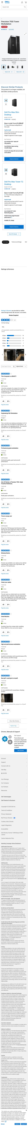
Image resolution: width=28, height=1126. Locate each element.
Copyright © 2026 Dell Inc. (8, 806)
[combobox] (14, 7)
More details (9, 904)
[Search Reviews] (13, 366)
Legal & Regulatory (6, 825)
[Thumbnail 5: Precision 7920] (22, 67)
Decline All (17, 1124)
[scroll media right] (25, 355)
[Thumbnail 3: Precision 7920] (13, 67)
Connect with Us (5, 766)
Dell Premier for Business (8, 800)
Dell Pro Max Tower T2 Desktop (13, 183)
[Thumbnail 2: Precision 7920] (8, 67)
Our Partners (4, 787)
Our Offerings (5, 779)
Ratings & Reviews (6, 310)
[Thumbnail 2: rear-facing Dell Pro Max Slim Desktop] (6, 104)
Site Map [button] (3, 769)
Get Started (21, 750)
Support (3, 762)
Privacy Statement (6, 814)
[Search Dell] (25, 7)
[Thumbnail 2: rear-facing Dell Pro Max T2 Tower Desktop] (6, 174)
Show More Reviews (14, 721)
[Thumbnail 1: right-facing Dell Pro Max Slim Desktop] (6, 100)
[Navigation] (2, 2)
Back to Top (13, 725)
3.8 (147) (11, 29)
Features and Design (17, 242)
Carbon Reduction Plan (7, 838)
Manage (3, 1124)
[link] (20, 71)
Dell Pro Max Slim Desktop (11, 113)
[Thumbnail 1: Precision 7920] (4, 67)
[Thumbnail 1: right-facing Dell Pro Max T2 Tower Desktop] (6, 170)
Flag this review (5, 404)
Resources (4, 790)
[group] (14, 44)
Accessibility (4, 829)
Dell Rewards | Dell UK (7, 896)
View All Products (13, 234)
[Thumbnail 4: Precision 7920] (18, 67)
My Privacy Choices (6, 818)
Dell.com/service (5, 939)
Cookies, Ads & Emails (7, 821)
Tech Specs (5, 242)
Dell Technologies (6, 796)
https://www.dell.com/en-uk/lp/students (12, 852)
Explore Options (14, 159)
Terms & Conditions (6, 810)
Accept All (24, 1124)
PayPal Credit (7, 130)
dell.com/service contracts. (7, 1019)
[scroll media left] (2, 355)
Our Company (5, 783)
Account (3, 758)
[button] (22, 2)
